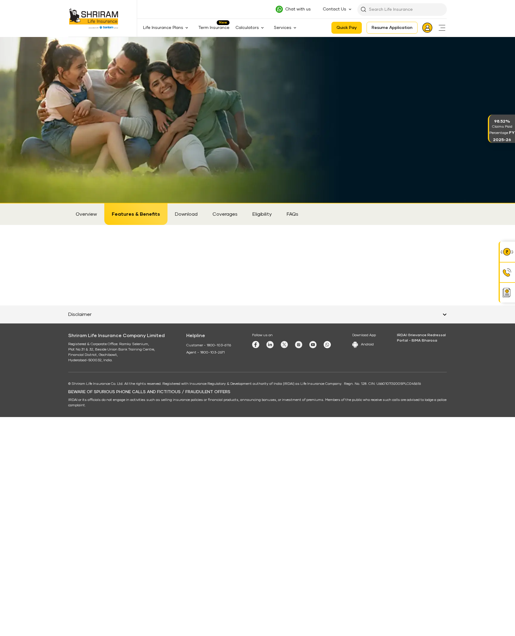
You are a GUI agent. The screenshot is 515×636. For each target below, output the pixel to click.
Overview (86, 214)
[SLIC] (97, 18)
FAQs (292, 214)
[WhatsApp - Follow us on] (327, 543)
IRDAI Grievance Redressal (421, 534)
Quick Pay (346, 28)
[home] (76, 42)
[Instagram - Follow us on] (298, 543)
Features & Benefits (136, 214)
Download (186, 214)
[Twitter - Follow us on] (284, 543)
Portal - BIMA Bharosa (417, 539)
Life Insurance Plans (104, 42)
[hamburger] (442, 28)
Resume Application (392, 28)
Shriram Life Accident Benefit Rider (160, 42)
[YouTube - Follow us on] (313, 543)
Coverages (225, 214)
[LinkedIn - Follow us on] (270, 543)
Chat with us (298, 9)
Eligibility (262, 214)
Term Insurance (213, 28)
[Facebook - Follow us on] (255, 543)
